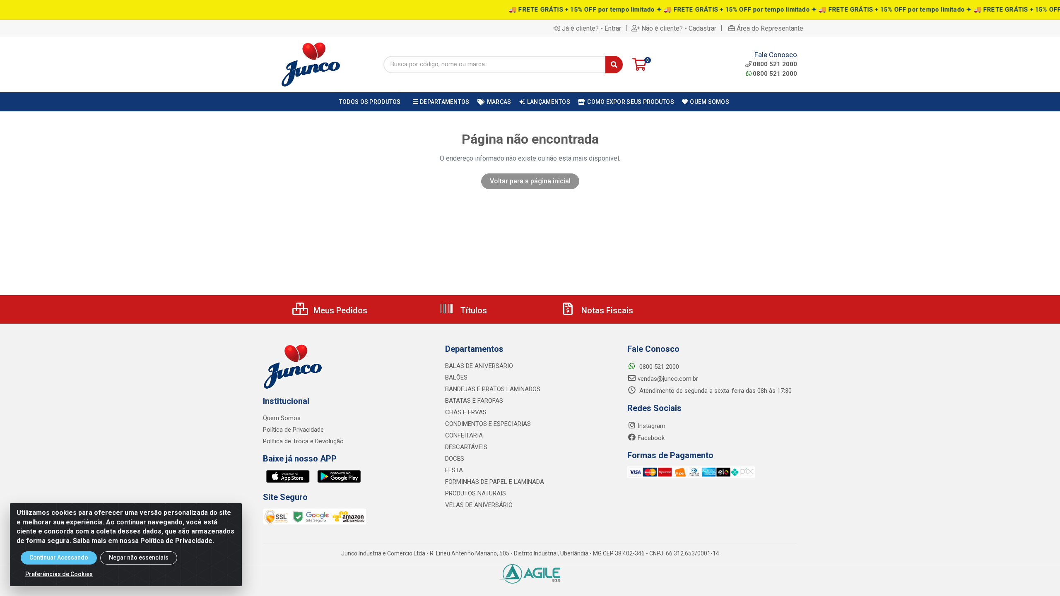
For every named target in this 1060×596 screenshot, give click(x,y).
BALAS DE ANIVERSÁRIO (479, 366)
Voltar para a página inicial (530, 181)
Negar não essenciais (139, 557)
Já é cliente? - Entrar (591, 28)
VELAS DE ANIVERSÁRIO (479, 505)
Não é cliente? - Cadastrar (678, 28)
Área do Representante (770, 28)
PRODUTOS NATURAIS (475, 493)
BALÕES (456, 377)
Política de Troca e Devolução (303, 441)
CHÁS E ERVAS (466, 412)
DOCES (454, 458)
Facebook (651, 438)
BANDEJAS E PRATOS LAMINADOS (492, 389)
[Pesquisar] (614, 64)
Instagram (651, 426)
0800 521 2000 (775, 73)
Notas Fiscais (606, 310)
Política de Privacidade (293, 429)
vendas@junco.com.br (668, 378)
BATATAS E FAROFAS (474, 400)
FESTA (454, 470)
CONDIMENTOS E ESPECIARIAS (488, 424)
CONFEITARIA (464, 435)
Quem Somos (282, 418)
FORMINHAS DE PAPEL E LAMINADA (494, 481)
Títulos (472, 310)
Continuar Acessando (58, 557)
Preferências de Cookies (59, 574)
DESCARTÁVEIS (466, 447)
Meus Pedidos (339, 310)
